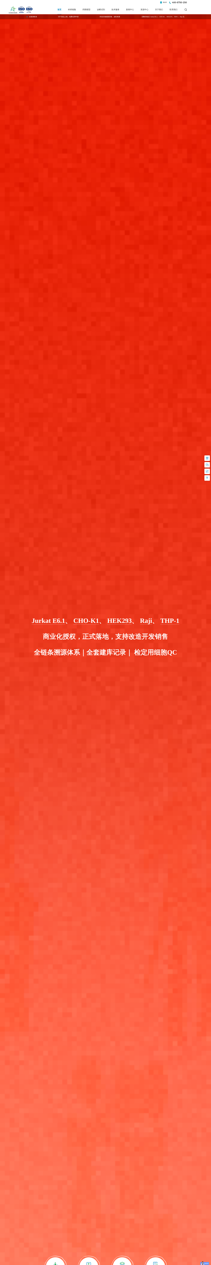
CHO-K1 (84, 623)
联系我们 (173, 9)
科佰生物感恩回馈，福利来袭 (71, 17)
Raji (144, 623)
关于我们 (159, 9)
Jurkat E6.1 (46, 623)
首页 (59, 9)
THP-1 (168, 623)
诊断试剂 (101, 9)
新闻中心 (130, 9)
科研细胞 (72, 9)
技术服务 (115, 9)
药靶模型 (86, 9)
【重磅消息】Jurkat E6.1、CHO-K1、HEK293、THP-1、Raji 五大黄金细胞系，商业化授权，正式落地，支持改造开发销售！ (145, 17)
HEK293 (118, 623)
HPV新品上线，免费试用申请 (30, 17)
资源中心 (144, 9)
